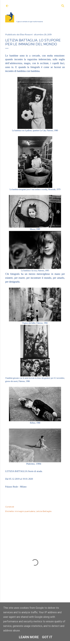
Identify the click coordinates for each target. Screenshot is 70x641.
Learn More (29, 637)
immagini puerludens (25, 511)
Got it (47, 637)
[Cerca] (63, 5)
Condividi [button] (9, 506)
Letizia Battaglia (43, 511)
